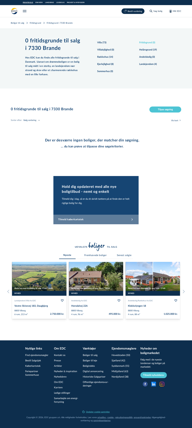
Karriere (58, 387)
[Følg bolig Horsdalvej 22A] (119, 300)
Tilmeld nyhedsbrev (153, 375)
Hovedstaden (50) (121, 355)
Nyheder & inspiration (65, 371)
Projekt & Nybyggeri (76, 2)
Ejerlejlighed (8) (105, 64)
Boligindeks (89, 365)
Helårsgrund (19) (148, 50)
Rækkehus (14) (105, 57)
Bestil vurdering (135, 11)
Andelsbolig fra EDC (79, 300)
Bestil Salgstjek (33, 360)
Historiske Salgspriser (94, 376)
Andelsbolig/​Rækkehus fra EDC (140, 300)
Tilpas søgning (165, 109)
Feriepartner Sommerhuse (32, 373)
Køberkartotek (32, 365)
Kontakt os (59, 355)
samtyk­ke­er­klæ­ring (101, 420)
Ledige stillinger (62, 392)
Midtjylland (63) (120, 371)
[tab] (67, 255)
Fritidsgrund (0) (147, 42)
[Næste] (183, 291)
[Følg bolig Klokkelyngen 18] (176, 300)
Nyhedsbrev (60, 376)
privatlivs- (102, 417)
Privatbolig (28, 2)
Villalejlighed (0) (105, 50)
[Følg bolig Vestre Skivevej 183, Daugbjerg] (62, 300)
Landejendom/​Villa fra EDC (25, 300)
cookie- (110, 417)
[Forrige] (9, 291)
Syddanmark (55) (120, 365)
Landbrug (49, 2)
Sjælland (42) (118, 360)
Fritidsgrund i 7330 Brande (60, 23)
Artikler (58, 365)
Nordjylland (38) (120, 376)
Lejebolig (60, 2)
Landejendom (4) (148, 64)
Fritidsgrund (35, 23)
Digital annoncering (93, 371)
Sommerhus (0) (105, 71)
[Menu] (25, 11)
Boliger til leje (90, 360)
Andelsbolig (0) (147, 57)
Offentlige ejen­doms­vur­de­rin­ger (95, 384)
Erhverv (39, 2)
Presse (57, 360)
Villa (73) (101, 42)
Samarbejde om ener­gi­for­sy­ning (66, 400)
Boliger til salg (17, 23)
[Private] (14, 11)
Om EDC (58, 382)
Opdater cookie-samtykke (98, 411)
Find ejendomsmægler (36, 355)
